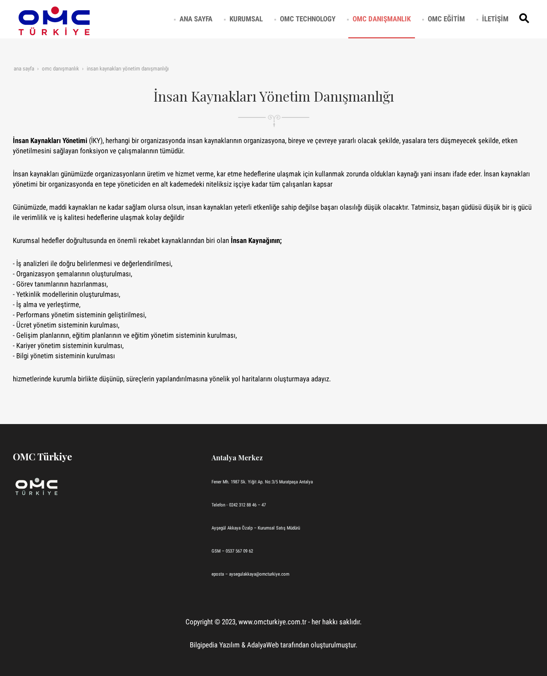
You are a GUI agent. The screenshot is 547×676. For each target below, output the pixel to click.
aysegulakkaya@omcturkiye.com (259, 574)
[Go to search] (525, 18)
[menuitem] (196, 18)
